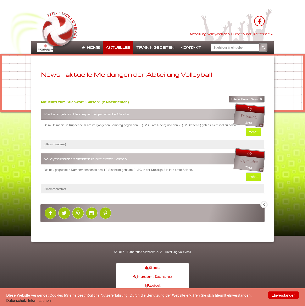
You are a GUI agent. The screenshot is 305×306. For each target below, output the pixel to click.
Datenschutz (163, 276)
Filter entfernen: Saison (245, 99)
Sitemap (154, 267)
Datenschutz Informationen (28, 300)
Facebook (153, 285)
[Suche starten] (263, 47)
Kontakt (191, 47)
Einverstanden (283, 295)
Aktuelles (118, 47)
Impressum (144, 276)
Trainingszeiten (155, 47)
